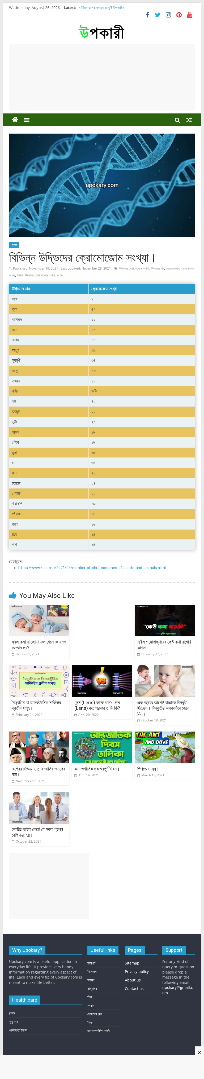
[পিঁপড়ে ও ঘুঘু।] (165, 735)
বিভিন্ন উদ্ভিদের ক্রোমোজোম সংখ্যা (36, 275)
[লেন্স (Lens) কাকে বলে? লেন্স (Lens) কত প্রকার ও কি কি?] (102, 668)
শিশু (89, 996)
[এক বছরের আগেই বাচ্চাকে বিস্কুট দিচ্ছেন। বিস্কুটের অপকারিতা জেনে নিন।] (165, 668)
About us (133, 980)
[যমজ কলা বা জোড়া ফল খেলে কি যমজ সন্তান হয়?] (39, 608)
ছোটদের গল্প (94, 1013)
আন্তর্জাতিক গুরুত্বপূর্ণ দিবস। (97, 769)
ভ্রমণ (90, 980)
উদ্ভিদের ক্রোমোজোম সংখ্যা (134, 268)
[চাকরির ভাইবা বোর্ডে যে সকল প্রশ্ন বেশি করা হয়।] (39, 795)
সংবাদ (90, 1005)
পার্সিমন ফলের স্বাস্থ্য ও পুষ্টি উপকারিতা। (103, 7)
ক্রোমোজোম (172, 268)
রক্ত (12, 1013)
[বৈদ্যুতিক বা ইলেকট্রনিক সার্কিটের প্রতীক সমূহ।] (39, 668)
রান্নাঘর (92, 988)
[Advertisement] (102, 77)
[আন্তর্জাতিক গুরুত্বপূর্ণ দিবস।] (102, 735)
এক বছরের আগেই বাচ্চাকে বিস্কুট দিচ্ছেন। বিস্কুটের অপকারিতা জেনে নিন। (163, 708)
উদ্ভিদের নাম (157, 268)
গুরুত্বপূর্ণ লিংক (18, 1030)
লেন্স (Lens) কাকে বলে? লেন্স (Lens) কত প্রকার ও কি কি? (97, 705)
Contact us (134, 988)
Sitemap (132, 963)
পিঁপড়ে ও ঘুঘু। (148, 769)
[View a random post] (189, 119)
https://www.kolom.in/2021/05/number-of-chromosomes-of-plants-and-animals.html (92, 568)
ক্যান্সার (13, 1021)
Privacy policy (137, 971)
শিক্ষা (14, 245)
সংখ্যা (60, 275)
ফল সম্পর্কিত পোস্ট (98, 1030)
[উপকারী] (15, 120)
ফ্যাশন (91, 963)
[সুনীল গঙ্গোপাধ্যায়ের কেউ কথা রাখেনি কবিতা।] (165, 608)
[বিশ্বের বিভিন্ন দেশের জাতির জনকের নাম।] (39, 735)
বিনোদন (91, 971)
